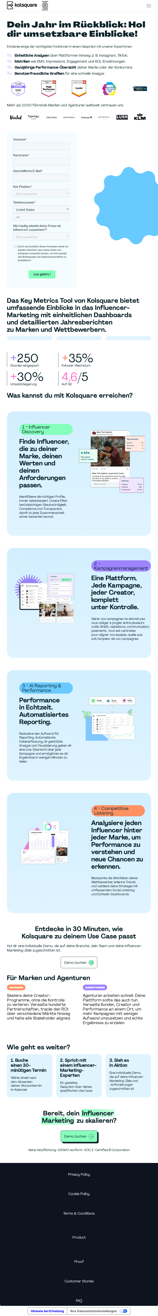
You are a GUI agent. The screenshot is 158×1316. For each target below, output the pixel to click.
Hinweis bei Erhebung (47, 1311)
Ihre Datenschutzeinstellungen (93, 1311)
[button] (148, 6)
